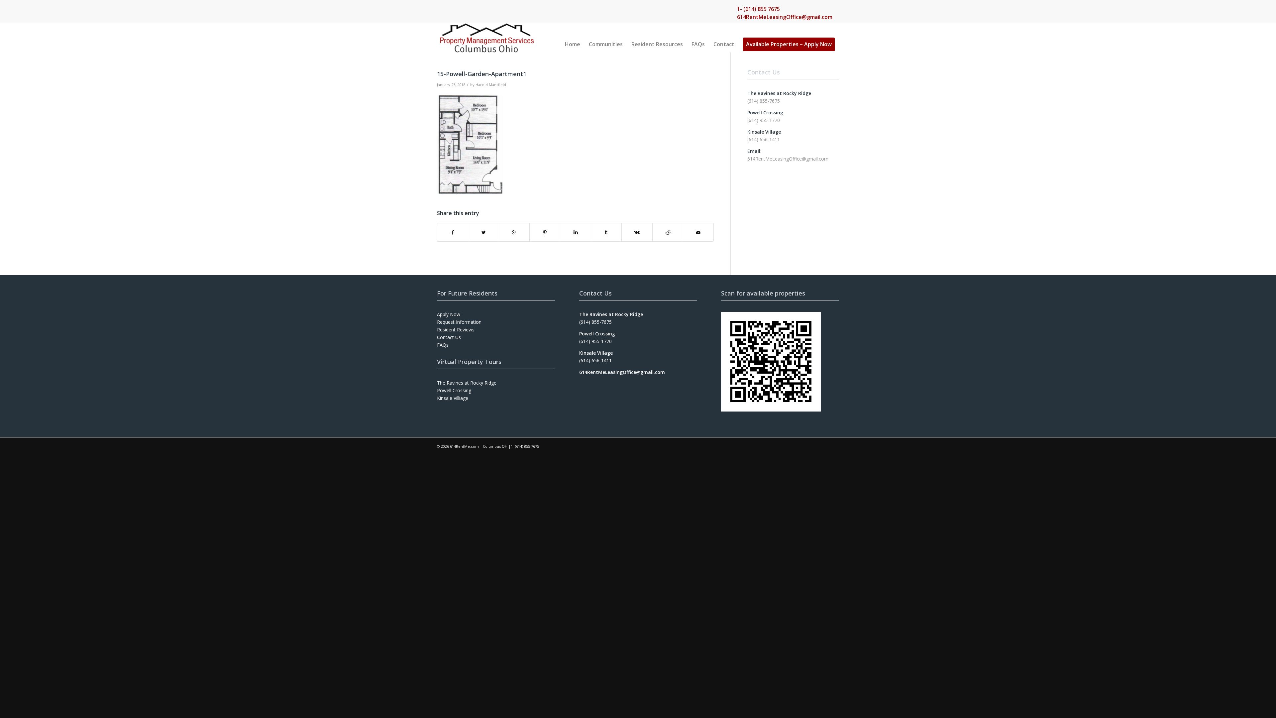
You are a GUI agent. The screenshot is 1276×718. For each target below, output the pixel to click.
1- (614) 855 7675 (758, 9)
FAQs (443, 345)
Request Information (459, 322)
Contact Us (449, 337)
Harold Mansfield (491, 84)
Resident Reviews (456, 329)
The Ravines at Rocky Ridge (466, 383)
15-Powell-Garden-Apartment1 (481, 74)
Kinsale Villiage (452, 398)
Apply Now (448, 314)
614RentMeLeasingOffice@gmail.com (784, 17)
